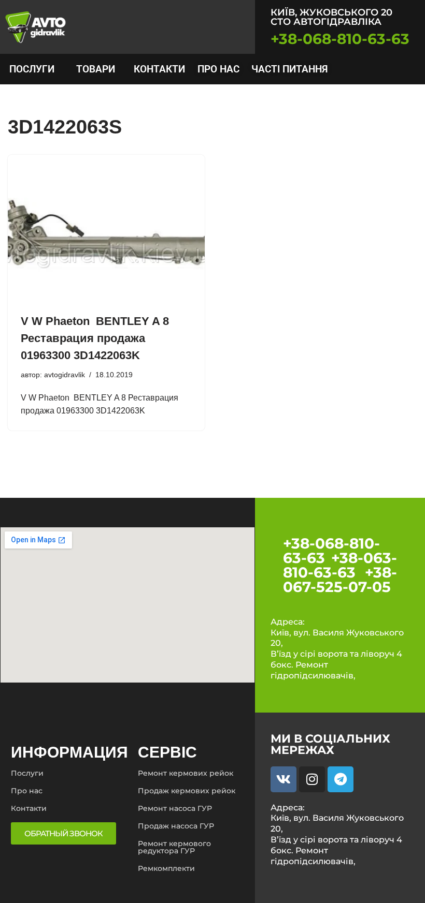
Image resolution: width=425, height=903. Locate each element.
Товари (95, 69)
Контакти (159, 69)
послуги (31, 69)
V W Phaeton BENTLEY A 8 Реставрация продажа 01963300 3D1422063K (95, 338)
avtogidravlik (64, 375)
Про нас (218, 69)
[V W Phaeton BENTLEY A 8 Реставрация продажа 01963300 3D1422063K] (106, 228)
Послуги (27, 773)
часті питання (289, 69)
